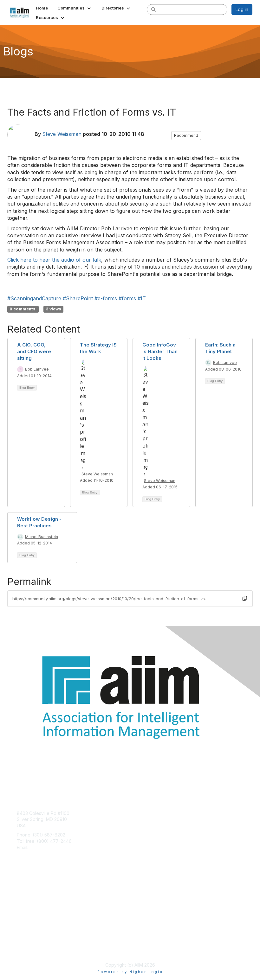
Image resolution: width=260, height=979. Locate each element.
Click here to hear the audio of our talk (54, 260)
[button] (75, 8)
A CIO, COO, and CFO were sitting (34, 351)
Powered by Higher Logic (130, 971)
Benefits (25, 895)
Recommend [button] (186, 135)
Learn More (29, 901)
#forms (127, 298)
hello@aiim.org (44, 847)
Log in (242, 9)
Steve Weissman (61, 134)
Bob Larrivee (37, 369)
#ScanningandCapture (34, 298)
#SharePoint (78, 298)
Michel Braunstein (41, 536)
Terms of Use (31, 949)
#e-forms (105, 298)
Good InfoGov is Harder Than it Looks (160, 351)
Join (21, 889)
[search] (153, 9)
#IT (142, 298)
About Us (26, 943)
